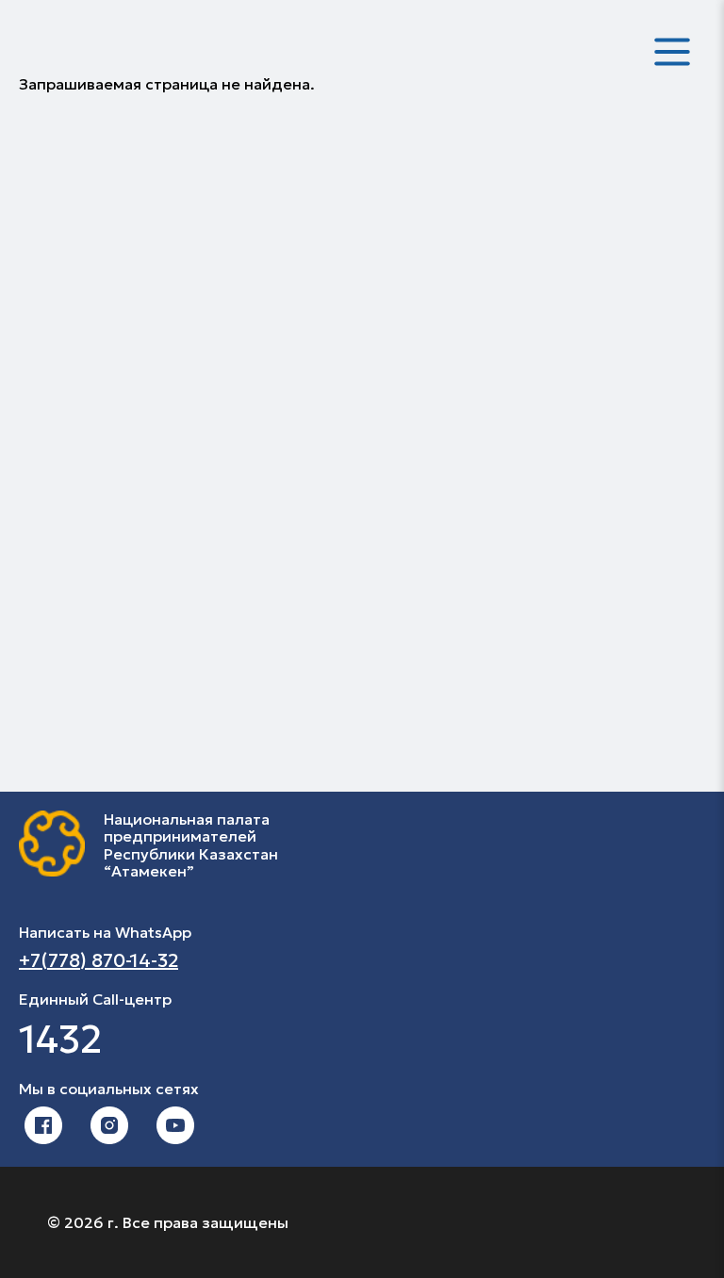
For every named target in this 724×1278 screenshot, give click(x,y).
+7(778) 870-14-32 (98, 960)
